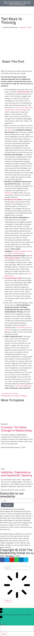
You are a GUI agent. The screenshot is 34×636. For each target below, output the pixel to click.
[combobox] (17, 568)
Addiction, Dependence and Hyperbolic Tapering (16, 474)
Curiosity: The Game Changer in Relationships (16, 429)
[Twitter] (7, 559)
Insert (4, 634)
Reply (3, 624)
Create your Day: (23, 92)
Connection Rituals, (19, 251)
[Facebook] (2, 559)
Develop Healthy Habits (13, 278)
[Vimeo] (26, 559)
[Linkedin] (21, 559)
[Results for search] (17, 585)
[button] (17, 14)
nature (10, 130)
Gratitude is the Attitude (13, 199)
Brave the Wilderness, (24, 386)
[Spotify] (16, 559)
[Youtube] (11, 559)
